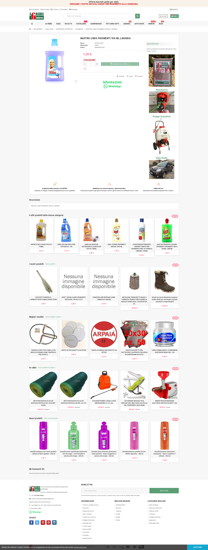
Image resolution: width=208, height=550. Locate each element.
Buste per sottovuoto (155, 508)
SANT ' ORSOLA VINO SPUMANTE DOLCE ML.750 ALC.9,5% (74, 298)
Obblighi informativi (88, 520)
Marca (82, 43)
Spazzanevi (152, 520)
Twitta (131, 76)
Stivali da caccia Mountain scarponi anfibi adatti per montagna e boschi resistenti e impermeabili (164, 299)
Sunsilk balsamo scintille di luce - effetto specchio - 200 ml (134, 453)
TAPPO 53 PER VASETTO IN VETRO (73, 350)
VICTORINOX (34, 9)
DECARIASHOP (120, 505)
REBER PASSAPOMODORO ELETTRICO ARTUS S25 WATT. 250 (164, 402)
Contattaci (64, 9)
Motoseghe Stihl (154, 523)
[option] (41, 235)
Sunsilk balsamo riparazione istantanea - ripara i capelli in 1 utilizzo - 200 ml (165, 454)
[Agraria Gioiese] (36, 16)
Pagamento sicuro (88, 511)
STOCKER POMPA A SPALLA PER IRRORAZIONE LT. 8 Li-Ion (104, 402)
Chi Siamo (55, 9)
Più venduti (86, 532)
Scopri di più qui (80, 547)
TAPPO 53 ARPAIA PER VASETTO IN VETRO (104, 351)
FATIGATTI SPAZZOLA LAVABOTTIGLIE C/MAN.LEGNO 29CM (43, 298)
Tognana (118, 511)
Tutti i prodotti (51, 264)
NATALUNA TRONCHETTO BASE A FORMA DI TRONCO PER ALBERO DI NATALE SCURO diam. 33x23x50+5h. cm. (134, 300)
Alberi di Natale (153, 505)
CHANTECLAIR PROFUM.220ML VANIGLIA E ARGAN (104, 298)
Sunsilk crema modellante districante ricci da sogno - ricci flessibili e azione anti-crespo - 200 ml (73, 454)
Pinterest (140, 76)
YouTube (43, 522)
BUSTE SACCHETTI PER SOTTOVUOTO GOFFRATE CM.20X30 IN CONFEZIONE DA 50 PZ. (134, 352)
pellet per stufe (111, 2)
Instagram (54, 522)
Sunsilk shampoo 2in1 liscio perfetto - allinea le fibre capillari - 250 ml (43, 453)
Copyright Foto (87, 523)
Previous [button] (173, 216)
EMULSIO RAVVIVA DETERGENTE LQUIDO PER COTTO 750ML (91, 247)
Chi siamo (86, 508)
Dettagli (153, 51)
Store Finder (44, 9)
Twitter (37, 522)
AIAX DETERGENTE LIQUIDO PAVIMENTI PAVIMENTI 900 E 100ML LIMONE (167, 247)
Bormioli (118, 508)
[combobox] (101, 16)
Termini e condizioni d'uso (90, 505)
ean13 (82, 47)
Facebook (31, 522)
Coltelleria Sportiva (154, 517)
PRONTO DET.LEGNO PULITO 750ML (41, 245)
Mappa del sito (87, 538)
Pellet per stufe (153, 511)
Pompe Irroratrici (162, 116)
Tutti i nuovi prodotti (51, 418)
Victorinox (152, 514)
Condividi (121, 76)
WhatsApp (73, 9)
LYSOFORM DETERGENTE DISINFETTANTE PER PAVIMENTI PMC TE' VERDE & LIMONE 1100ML (141, 248)
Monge (118, 517)
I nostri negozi (87, 526)
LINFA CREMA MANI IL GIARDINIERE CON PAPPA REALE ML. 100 (165, 351)
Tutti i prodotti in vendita (47, 367)
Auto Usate (161, 157)
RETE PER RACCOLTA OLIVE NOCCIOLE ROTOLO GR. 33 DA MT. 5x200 (43, 403)
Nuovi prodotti (87, 529)
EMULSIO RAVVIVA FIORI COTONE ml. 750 (66, 245)
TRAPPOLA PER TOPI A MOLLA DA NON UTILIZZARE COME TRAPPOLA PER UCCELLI (43, 352)
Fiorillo (118, 520)
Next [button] (176, 216)
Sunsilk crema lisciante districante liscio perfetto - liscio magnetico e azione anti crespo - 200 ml (104, 454)
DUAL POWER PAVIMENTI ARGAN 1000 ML (117, 245)
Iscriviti (165, 491)
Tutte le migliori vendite (53, 317)
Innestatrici (162, 89)
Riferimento (84, 45)
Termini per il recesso (89, 517)
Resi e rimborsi (87, 514)
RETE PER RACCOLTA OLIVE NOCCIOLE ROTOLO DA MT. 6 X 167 (73, 402)
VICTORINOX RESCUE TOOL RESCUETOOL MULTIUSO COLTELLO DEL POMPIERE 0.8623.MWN (134, 403)
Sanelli (118, 514)
